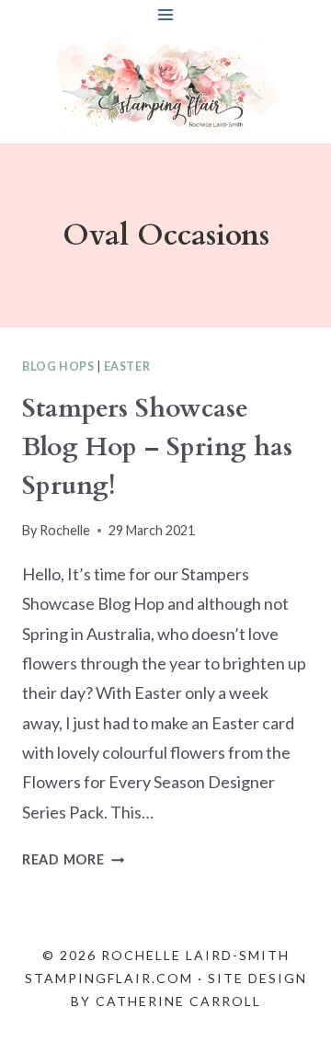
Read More (73, 859)
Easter (127, 366)
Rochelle (65, 530)
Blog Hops (58, 366)
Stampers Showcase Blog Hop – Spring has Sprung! (157, 447)
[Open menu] (166, 14)
